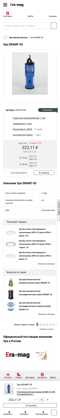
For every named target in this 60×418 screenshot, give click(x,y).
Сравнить (7, 414)
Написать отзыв (46, 329)
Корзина (53, 16)
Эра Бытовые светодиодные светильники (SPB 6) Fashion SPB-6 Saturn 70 (35, 255)
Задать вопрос (59, 209)
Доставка (30, 377)
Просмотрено (42, 414)
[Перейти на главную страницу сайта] (24, 5)
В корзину (44, 172)
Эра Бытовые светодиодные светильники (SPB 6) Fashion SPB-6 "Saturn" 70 (35, 244)
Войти (30, 16)
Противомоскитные (18, 37)
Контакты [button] (7, 16)
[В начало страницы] (54, 412)
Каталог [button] (8, 377)
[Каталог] (5, 4)
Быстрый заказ (19, 172)
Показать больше (46, 264)
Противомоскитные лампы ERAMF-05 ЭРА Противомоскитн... (36, 393)
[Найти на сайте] (54, 26)
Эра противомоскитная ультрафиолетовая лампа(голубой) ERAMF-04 (35, 306)
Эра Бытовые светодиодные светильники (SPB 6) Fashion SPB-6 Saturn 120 (35, 232)
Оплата (18, 377)
